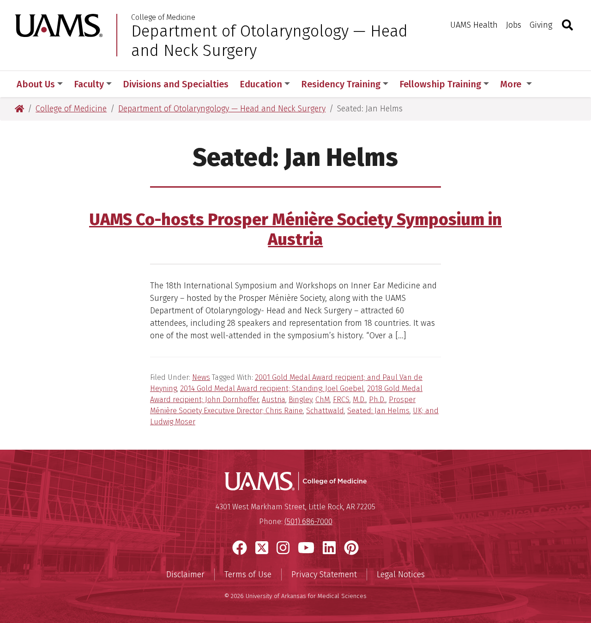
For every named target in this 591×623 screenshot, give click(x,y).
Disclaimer (185, 574)
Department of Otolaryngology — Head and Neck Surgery (269, 40)
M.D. (359, 399)
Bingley (300, 399)
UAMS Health (474, 25)
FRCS (341, 399)
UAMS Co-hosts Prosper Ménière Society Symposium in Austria (295, 229)
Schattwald (325, 410)
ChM (322, 399)
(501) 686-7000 (308, 521)
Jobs (513, 25)
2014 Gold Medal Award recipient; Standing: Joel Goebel (272, 388)
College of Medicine (163, 17)
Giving (541, 25)
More (512, 84)
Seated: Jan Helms (378, 410)
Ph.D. (377, 399)
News (201, 377)
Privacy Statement (324, 574)
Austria (273, 399)
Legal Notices (401, 574)
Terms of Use (247, 574)
